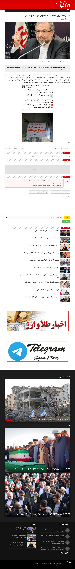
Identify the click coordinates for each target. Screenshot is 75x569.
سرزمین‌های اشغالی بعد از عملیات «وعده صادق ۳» (53, 420)
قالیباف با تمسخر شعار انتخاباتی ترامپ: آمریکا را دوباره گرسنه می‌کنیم (52, 536)
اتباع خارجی (34, 156)
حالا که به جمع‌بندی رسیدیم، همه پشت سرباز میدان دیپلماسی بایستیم (53, 542)
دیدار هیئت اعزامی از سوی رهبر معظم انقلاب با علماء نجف (40, 297)
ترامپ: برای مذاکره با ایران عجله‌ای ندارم (46, 267)
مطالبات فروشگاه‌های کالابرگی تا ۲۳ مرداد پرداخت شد (42, 282)
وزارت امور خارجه (66, 156)
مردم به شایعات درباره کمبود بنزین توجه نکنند (44, 260)
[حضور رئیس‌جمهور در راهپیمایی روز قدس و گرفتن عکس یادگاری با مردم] (37, 495)
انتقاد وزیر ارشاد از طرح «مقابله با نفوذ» (46, 230)
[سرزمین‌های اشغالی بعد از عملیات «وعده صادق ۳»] (37, 400)
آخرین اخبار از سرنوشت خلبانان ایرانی (47, 289)
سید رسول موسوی (55, 156)
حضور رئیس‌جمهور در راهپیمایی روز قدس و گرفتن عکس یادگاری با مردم (38, 513)
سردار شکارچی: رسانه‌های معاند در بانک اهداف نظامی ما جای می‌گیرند (39, 276)
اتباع (41, 156)
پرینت (57, 19)
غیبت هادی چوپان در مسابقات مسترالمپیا (45, 238)
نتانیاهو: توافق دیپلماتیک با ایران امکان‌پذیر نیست (43, 245)
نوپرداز (50, 565)
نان (46, 156)
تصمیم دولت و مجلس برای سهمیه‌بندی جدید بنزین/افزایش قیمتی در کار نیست (53, 530)
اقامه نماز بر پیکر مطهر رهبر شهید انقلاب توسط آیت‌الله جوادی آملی (40, 468)
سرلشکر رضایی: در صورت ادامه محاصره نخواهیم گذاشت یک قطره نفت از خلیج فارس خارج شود (52, 548)
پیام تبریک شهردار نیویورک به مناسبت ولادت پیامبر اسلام (41, 252)
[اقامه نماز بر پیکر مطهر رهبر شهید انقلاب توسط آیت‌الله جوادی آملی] (37, 450)
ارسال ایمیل (64, 19)
